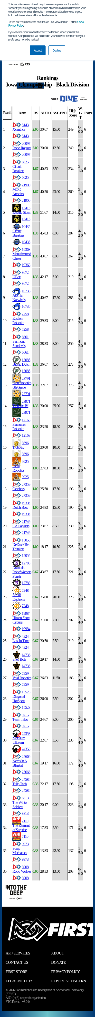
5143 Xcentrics (20, 127)
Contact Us (17, 962)
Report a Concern (68, 981)
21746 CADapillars (21, 523)
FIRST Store (16, 972)
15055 (26, 555)
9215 (25, 726)
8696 (25, 454)
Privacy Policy (65, 972)
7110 (25, 836)
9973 (25, 859)
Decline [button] (57, 50)
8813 (25, 813)
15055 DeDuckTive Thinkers (21, 544)
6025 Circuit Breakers (20, 166)
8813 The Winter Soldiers (20, 802)
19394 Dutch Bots (21, 505)
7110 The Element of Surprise (20, 825)
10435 (26, 242)
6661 (25, 352)
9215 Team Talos (20, 717)
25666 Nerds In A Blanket (21, 760)
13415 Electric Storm (21, 210)
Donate (58, 962)
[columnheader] (7, 113)
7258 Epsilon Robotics (20, 318)
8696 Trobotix (20, 445)
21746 (26, 532)
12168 (26, 435)
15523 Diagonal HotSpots (21, 696)
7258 (25, 329)
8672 (25, 283)
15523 (26, 707)
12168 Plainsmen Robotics (21, 424)
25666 (26, 772)
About (57, 953)
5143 (25, 136)
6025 (25, 177)
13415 (26, 219)
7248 (25, 606)
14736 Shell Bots (21, 657)
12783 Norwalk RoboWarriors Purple (21, 569)
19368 (26, 265)
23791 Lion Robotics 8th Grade (21, 382)
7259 (25, 684)
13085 (26, 371)
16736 (26, 306)
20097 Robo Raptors (21, 145)
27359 (26, 495)
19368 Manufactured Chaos (21, 253)
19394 (26, 514)
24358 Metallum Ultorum (21, 737)
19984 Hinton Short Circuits (21, 617)
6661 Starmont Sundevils (20, 341)
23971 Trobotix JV (21, 403)
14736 (26, 666)
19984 (26, 629)
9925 (25, 477)
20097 (26, 154)
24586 (26, 790)
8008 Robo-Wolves (21, 869)
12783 (26, 583)
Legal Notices (19, 981)
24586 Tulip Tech (21, 781)
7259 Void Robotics (21, 675)
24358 (26, 749)
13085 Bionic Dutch (21, 362)
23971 (26, 412)
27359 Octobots (21, 486)
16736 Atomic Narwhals (21, 295)
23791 (26, 394)
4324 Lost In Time (20, 638)
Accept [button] (37, 50)
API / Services (18, 953)
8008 (25, 878)
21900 (26, 200)
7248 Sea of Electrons (20, 594)
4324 (25, 647)
